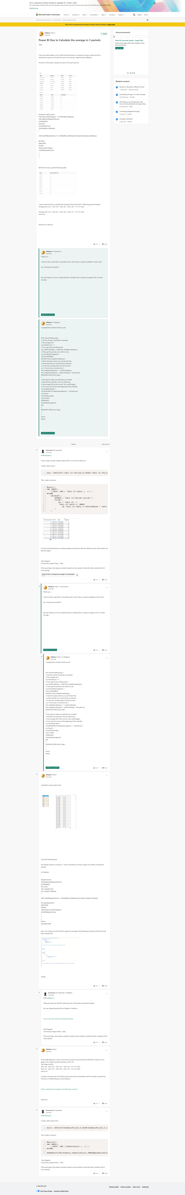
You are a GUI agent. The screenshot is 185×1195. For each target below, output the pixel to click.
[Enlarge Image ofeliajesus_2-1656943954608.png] (60, 811)
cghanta (129, 121)
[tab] (130, 73)
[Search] (134, 15)
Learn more (111, 24)
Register (139, 15)
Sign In (146, 15)
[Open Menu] (147, 20)
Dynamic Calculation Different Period (131, 87)
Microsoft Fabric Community (43, 20)
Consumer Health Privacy (61, 1191)
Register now (33, 8)
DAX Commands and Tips (69, 20)
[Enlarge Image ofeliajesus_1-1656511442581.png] (58, 183)
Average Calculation (126, 119)
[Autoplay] (127, 73)
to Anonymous (56, 251)
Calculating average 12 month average (132, 94)
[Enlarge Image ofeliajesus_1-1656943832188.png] (60, 952)
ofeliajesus (47, 33)
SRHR (130, 106)
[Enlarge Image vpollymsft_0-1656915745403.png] (60, 530)
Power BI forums (57, 20)
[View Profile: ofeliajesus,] (43, 252)
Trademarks (145, 1187)
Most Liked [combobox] (106, 444)
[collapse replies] (37, 450)
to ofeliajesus (56, 322)
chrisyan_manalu (133, 89)
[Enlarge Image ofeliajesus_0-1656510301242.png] (58, 91)
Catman (129, 114)
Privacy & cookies (126, 1187)
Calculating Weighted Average (129, 111)
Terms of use (136, 1187)
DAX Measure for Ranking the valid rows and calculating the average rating (132, 103)
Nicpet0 (132, 97)
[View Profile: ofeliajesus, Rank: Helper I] (41, 33)
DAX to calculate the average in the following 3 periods (59, 1089)
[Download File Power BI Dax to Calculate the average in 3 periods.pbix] (77, 575)
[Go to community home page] (48, 15)
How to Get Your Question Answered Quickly (58, 1019)
